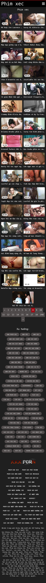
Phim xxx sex (13, 470)
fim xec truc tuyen (11, 427)
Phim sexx (26, 536)
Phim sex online (18, 482)
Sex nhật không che (16, 490)
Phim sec (6, 511)
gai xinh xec (34, 437)
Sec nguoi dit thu (18, 498)
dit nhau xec (25, 390)
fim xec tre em (30, 423)
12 (8, 315)
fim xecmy (27, 427)
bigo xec (14, 376)
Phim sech (35, 538)
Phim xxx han (30, 540)
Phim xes (31, 544)
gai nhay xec (37, 432)
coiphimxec (27, 385)
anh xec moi (15, 362)
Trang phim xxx (23, 542)
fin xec (39, 427)
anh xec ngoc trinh (15, 367)
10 (41, 310)
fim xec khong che (32, 413)
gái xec (10, 437)
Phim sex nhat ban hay (16, 494)
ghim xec (35, 441)
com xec (39, 385)
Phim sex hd (35, 550)
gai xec (21, 437)
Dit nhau (22, 546)
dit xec (38, 390)
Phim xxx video (12, 519)
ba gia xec (36, 371)
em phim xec (12, 395)
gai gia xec (8, 432)
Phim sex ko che (16, 556)
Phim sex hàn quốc (14, 474)
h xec (27, 446)
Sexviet (32, 498)
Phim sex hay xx (31, 478)
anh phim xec (12, 334)
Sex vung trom (37, 532)
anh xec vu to (33, 367)
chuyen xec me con (15, 381)
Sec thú (16, 511)
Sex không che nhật (16, 502)
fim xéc (18, 399)
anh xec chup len (15, 339)
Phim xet (30, 546)
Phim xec (5, 538)
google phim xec (13, 446)
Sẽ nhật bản (34, 494)
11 (3, 315)
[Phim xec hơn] (43, 3)
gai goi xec (22, 432)
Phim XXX (39, 534)
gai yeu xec (11, 441)
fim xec (6, 399)
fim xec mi (8, 418)
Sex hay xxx (11, 542)
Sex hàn (31, 482)
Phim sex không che (18, 544)
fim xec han (32, 404)
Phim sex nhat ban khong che (14, 534)
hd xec (36, 446)
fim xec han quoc (15, 409)
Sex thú (40, 523)
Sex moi (14, 538)
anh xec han (13, 353)
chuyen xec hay (29, 376)
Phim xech (29, 558)
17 (32, 315)
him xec (18, 451)
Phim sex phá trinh (30, 470)
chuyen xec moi (32, 381)
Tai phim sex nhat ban (34, 515)
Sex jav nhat (8, 523)
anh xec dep (32, 339)
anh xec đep (9, 371)
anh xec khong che (30, 353)
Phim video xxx (37, 542)
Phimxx (35, 552)
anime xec (23, 371)
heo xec (7, 451)
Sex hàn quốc (15, 536)
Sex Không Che (34, 486)
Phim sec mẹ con (36, 506)
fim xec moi (22, 418)
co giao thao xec (10, 385)
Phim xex (39, 546)
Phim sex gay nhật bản (12, 515)
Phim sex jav (37, 536)
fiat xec (35, 395)
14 (18, 315)
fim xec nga (37, 418)
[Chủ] (23, 462)
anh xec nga (30, 362)
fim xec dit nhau (15, 404)
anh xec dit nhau (15, 344)
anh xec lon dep (14, 358)
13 (13, 315)
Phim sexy (28, 556)
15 (22, 315)
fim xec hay (32, 409)
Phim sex (30, 534)
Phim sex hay (32, 490)
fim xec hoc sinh (13, 413)
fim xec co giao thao (34, 399)
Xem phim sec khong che (15, 486)
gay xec (24, 441)
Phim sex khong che (25, 523)
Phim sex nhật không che (33, 511)
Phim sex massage (32, 474)
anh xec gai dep (14, 348)
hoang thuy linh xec (34, 451)
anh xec (36, 334)
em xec (24, 395)
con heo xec (9, 390)
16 (27, 315)
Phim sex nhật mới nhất (30, 519)
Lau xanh (17, 550)
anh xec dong (32, 344)
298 (42, 315)
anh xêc (25, 334)
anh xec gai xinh (31, 348)
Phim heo (5, 544)
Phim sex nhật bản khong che (14, 506)
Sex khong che (7, 532)
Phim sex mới (24, 538)
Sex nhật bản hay (15, 478)
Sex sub (5, 548)
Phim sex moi (32, 502)
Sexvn (36, 556)
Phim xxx (27, 552)
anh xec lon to (32, 358)
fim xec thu (14, 423)
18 (36, 315)
